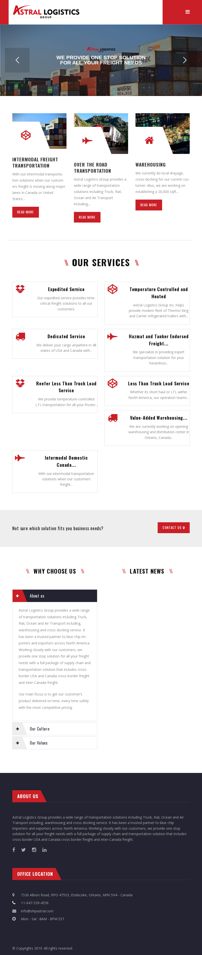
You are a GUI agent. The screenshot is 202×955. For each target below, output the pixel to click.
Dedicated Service (66, 336)
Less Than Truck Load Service (158, 383)
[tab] (54, 595)
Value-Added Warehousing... (158, 417)
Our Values (39, 743)
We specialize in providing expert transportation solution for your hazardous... (159, 357)
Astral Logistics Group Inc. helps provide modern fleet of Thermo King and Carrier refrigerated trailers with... (158, 310)
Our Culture (40, 729)
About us (37, 596)
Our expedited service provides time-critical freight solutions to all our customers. (66, 303)
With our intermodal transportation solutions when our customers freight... (66, 479)
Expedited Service (66, 289)
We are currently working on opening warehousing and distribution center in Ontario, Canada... (158, 432)
